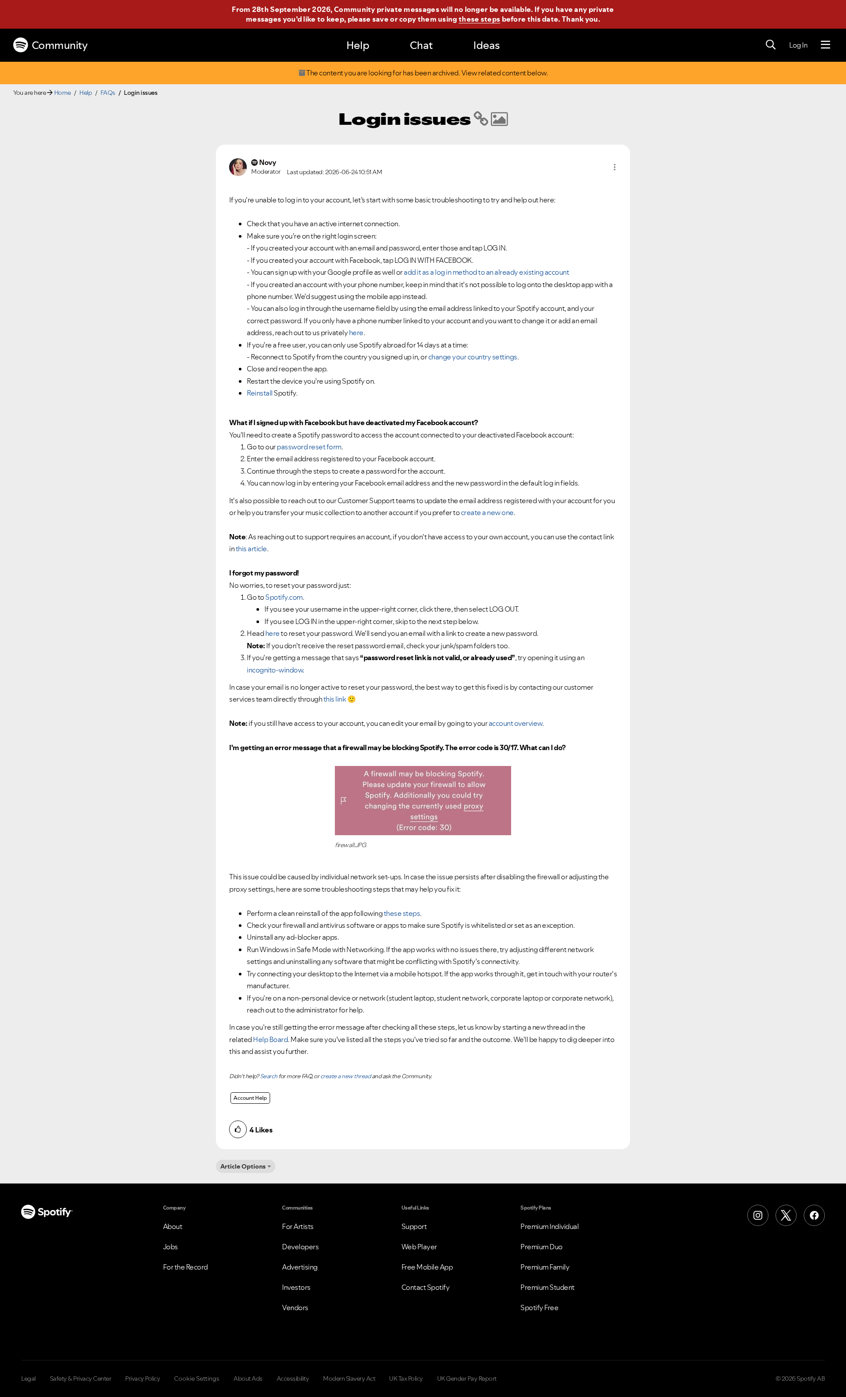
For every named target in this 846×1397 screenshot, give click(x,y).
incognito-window (275, 670)
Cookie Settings (196, 1378)
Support (414, 1226)
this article (251, 548)
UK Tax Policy (406, 1378)
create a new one (487, 512)
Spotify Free (539, 1307)
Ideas (486, 45)
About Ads (248, 1378)
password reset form (309, 447)
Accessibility (293, 1378)
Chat (421, 45)
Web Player (419, 1246)
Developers (300, 1246)
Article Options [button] (243, 1166)
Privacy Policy (142, 1378)
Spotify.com (284, 597)
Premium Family (544, 1267)
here (356, 332)
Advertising (300, 1267)
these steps (479, 19)
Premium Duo (541, 1246)
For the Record (185, 1267)
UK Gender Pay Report (467, 1378)
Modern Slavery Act (349, 1378)
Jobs (170, 1246)
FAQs (107, 92)
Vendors (295, 1307)
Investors (296, 1287)
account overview (515, 723)
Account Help (250, 1098)
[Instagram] (757, 1215)
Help (357, 45)
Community (60, 45)
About (172, 1226)
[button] (614, 167)
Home (62, 92)
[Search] (770, 45)
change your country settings (472, 357)
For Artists (298, 1226)
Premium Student (547, 1287)
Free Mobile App (427, 1267)
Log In (798, 45)
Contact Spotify (425, 1287)
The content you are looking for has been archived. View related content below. (426, 73)
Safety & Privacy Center (80, 1378)
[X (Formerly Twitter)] (786, 1215)
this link (334, 699)
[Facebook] (814, 1215)
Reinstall (260, 393)
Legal (28, 1378)
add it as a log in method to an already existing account (486, 272)
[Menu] (825, 45)
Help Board (270, 1039)
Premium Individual (549, 1226)
